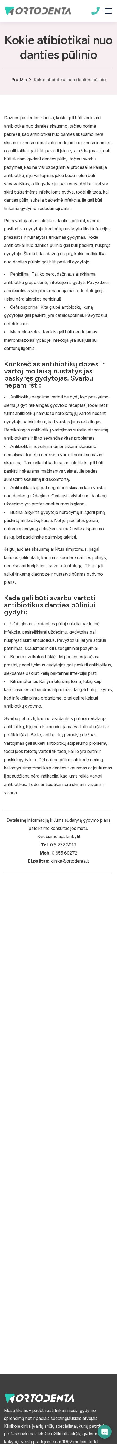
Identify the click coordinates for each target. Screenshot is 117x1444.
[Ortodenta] (38, 10)
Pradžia (19, 79)
